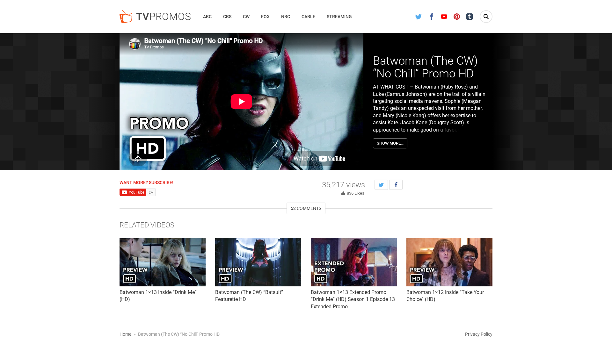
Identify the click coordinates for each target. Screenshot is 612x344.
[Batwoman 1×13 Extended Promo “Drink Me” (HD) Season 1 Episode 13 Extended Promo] (354, 262)
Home (125, 334)
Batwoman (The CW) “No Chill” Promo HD (425, 67)
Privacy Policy (478, 334)
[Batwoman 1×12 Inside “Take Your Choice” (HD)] (449, 262)
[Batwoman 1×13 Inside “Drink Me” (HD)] (163, 262)
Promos (163, 17)
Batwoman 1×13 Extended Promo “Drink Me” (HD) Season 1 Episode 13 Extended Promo (353, 299)
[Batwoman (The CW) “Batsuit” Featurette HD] (258, 262)
